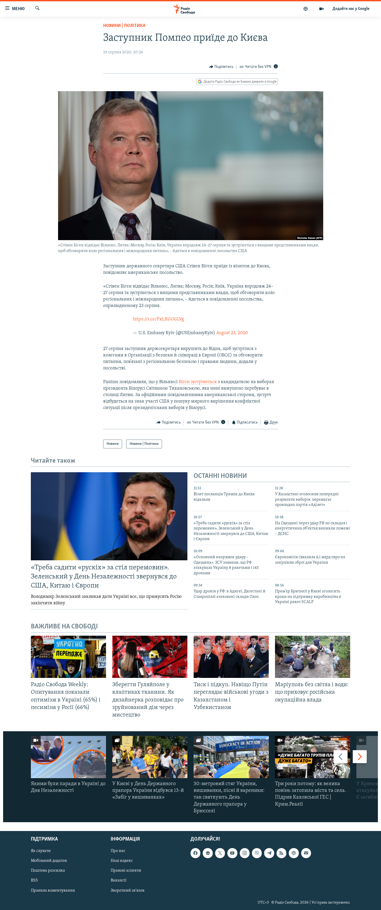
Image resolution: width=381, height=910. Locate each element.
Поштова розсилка (48, 871)
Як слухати (41, 851)
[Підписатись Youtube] (232, 853)
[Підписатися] (306, 853)
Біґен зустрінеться (198, 382)
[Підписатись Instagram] (245, 853)
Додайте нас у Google (351, 9)
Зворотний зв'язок (128, 890)
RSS (34, 881)
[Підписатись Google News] (208, 853)
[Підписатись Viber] (257, 853)
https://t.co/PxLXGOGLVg (158, 319)
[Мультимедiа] (321, 8)
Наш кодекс (122, 861)
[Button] (221, 66)
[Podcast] (294, 853)
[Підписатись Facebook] (195, 853)
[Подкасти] (306, 8)
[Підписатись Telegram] (269, 853)
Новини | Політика (124, 26)
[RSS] (281, 853)
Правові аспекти (126, 871)
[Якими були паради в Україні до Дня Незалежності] (68, 757)
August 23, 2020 (232, 333)
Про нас (118, 851)
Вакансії (118, 881)
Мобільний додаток (49, 861)
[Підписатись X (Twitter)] (220, 853)
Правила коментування (53, 890)
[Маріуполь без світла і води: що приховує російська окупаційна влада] (312, 657)
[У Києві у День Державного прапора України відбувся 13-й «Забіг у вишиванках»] (149, 757)
